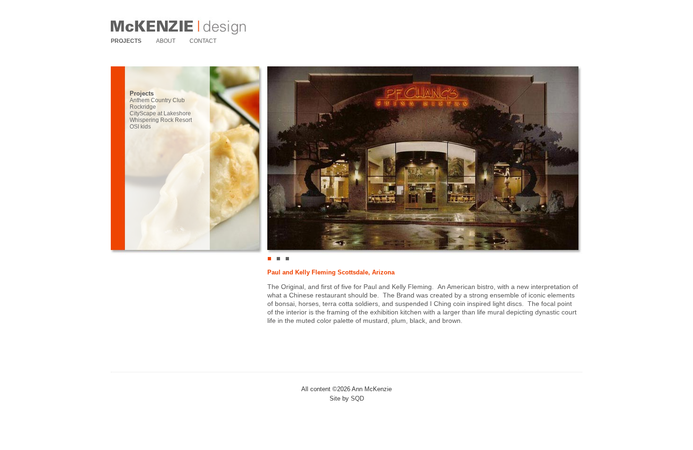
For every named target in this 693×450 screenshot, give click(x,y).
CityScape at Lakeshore (160, 113)
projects (126, 41)
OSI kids (140, 126)
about (165, 41)
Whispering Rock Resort (161, 120)
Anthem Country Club (157, 100)
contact (203, 41)
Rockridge (143, 107)
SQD (357, 398)
